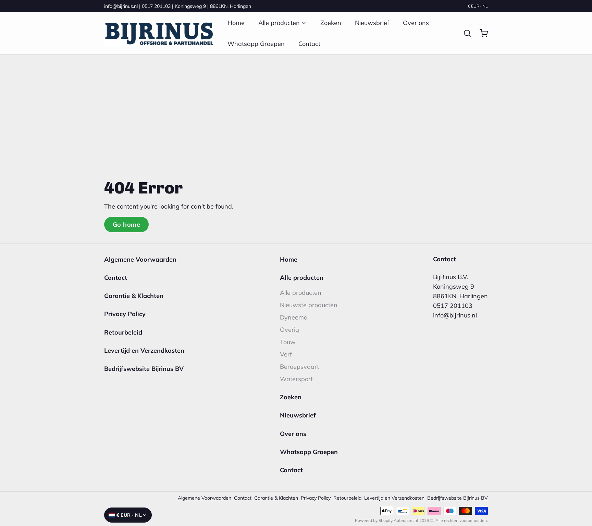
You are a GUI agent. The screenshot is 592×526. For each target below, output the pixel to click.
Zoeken (330, 23)
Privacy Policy (125, 314)
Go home (126, 224)
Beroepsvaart (299, 367)
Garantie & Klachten (133, 296)
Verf (286, 354)
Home (236, 23)
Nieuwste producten (308, 305)
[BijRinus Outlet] (159, 33)
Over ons (416, 23)
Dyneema (294, 317)
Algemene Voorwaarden (140, 259)
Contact (309, 44)
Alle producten (279, 23)
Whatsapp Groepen (256, 44)
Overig (289, 330)
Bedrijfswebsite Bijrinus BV (144, 369)
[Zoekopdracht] (464, 33)
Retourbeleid (123, 332)
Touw (288, 342)
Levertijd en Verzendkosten (144, 350)
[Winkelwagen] (481, 33)
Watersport (296, 379)
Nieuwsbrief (372, 23)
